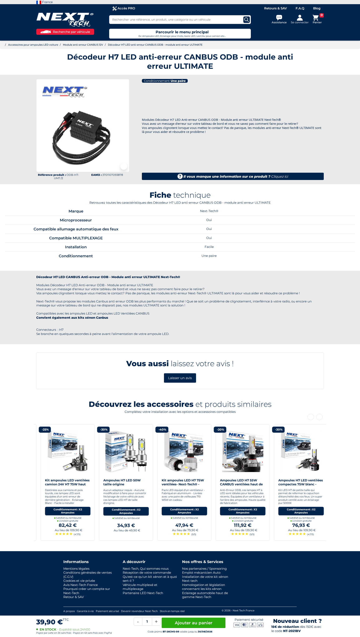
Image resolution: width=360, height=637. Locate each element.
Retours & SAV (275, 8)
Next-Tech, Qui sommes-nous (146, 569)
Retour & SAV (73, 597)
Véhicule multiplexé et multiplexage (140, 587)
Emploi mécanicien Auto (201, 573)
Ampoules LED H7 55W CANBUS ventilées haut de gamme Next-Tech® (237, 484)
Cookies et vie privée (79, 581)
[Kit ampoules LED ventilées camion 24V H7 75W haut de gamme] (63, 451)
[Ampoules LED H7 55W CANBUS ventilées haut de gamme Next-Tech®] (238, 451)
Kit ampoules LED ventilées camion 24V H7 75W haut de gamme (63, 484)
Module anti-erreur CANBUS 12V (83, 44)
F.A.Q (300, 8)
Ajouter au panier (193, 622)
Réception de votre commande (147, 573)
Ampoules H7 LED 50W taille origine (117, 482)
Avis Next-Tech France (80, 585)
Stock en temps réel (172, 611)
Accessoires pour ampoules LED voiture (33, 44)
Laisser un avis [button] (180, 378)
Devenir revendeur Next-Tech (139, 611)
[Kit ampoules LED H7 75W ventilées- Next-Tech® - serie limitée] (180, 451)
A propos (69, 611)
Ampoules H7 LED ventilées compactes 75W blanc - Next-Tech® (296, 484)
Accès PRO (126, 8)
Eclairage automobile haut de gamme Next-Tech (205, 595)
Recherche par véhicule (71, 32)
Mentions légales (76, 569)
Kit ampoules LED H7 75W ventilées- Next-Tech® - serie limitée (178, 484)
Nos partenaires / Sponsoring (204, 569)
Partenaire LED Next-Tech (143, 593)
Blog (316, 8)
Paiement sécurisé (107, 611)
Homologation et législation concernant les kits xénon (203, 587)
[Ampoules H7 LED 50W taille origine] (121, 451)
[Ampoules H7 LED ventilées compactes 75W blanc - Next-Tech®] (296, 451)
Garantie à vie (85, 611)
